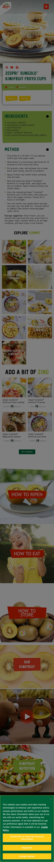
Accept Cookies (26, 856)
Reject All (27, 847)
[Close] (51, 799)
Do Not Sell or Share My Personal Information (27, 837)
